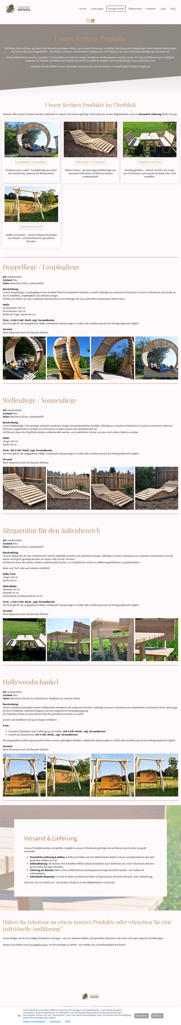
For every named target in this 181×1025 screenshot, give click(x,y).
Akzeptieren (142, 1016)
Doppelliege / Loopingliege (31, 161)
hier (175, 114)
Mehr (67, 1021)
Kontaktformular (39, 944)
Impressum (55, 1021)
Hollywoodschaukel (31, 226)
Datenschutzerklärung (34, 1021)
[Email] (88, 20)
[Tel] (92, 20)
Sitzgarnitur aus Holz (150, 161)
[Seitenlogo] (18, 8)
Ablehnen (157, 1016)
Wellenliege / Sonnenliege (90, 161)
